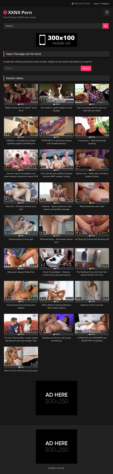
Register (105, 3)
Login (95, 3)
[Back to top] (104, 466)
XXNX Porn (19, 12)
